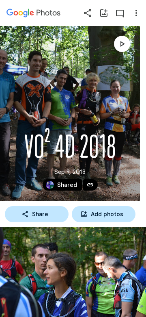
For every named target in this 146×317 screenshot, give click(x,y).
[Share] (87, 13)
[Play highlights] (122, 44)
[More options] (136, 13)
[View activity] (120, 13)
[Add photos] (104, 13)
